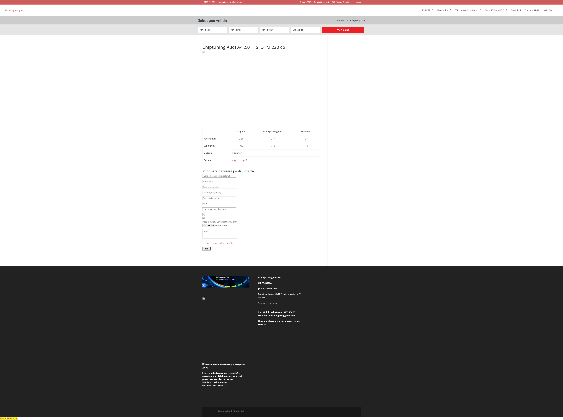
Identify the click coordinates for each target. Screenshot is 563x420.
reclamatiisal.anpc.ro (214, 385)
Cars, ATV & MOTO (494, 10)
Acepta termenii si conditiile (220, 243)
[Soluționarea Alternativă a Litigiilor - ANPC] (225, 366)
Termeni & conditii (321, 2)
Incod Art (239, 411)
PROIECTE (425, 10)
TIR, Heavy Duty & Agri (466, 10)
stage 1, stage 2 (239, 160)
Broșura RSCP (305, 2)
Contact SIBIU (532, 10)
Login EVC (547, 10)
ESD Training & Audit (340, 2)
